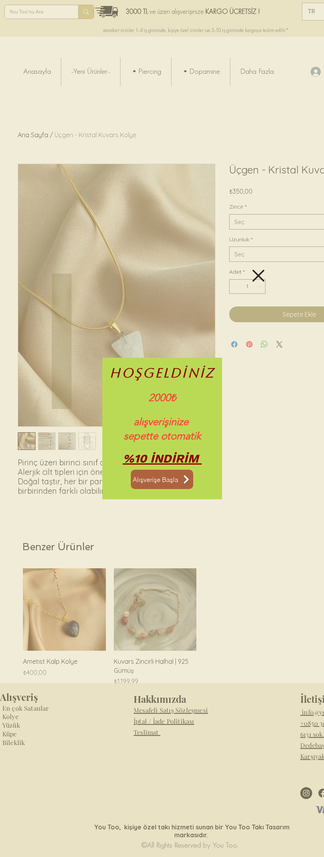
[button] (258, 276)
